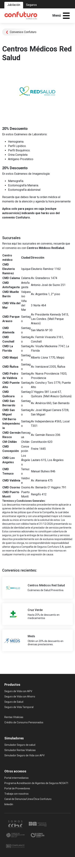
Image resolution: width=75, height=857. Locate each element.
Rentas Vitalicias (13, 717)
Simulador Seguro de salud (19, 744)
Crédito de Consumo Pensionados (23, 722)
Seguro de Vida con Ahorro (19, 696)
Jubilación (13, 5)
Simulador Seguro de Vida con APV (24, 755)
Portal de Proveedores (17, 788)
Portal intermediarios (16, 777)
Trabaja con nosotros (16, 793)
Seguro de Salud (13, 701)
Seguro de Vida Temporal (18, 707)
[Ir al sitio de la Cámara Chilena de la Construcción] (15, 823)
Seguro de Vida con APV (18, 691)
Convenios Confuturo (21, 32)
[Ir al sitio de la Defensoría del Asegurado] (38, 823)
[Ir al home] (20, 15)
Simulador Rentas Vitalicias (20, 750)
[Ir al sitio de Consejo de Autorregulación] (15, 834)
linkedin (8, 804)
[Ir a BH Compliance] (15, 845)
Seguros (31, 5)
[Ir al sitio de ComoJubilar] (38, 834)
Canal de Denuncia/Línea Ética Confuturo (28, 799)
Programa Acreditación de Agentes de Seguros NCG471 (36, 783)
